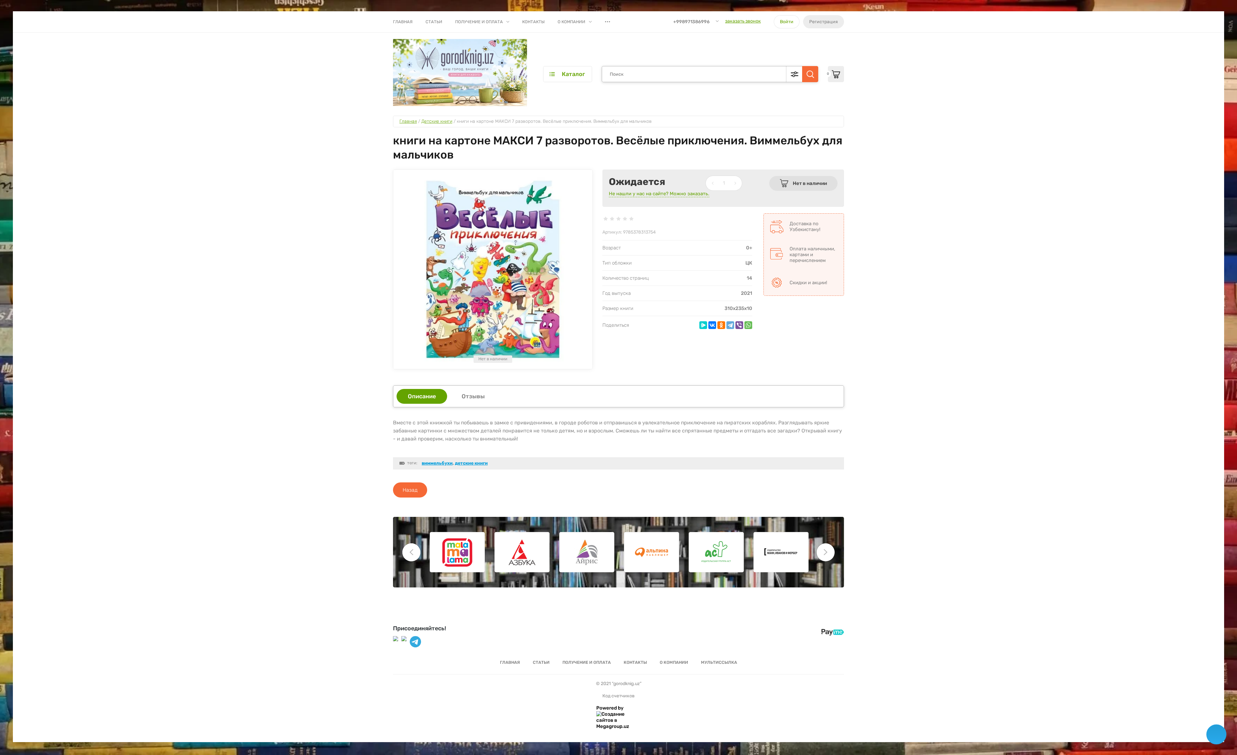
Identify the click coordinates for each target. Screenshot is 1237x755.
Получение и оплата (479, 21)
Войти (786, 21)
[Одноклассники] (721, 325)
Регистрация (823, 21)
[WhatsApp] (748, 325)
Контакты (533, 21)
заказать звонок (743, 21)
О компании (571, 21)
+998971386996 (691, 21)
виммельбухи (437, 463)
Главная (403, 21)
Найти (810, 74)
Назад (410, 490)
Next (826, 552)
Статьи (434, 21)
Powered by (610, 708)
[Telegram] (730, 325)
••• (607, 21)
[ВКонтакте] (712, 325)
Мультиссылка (719, 662)
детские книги (471, 463)
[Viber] (739, 325)
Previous (411, 552)
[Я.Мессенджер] (703, 325)
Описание (422, 396)
